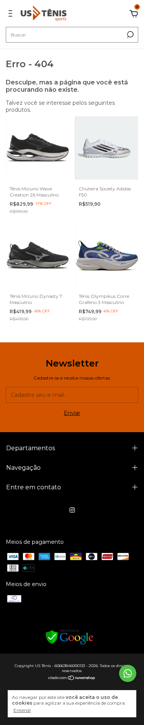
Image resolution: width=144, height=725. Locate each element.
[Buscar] (129, 34)
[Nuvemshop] (72, 678)
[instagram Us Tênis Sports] (72, 510)
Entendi (22, 710)
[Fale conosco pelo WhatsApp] (127, 673)
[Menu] (12, 14)
